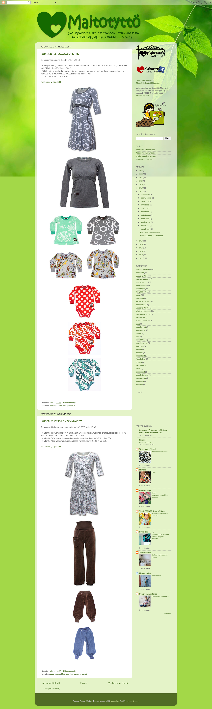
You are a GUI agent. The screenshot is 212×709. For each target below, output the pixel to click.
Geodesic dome (145, 442)
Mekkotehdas (145, 573)
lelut (137, 337)
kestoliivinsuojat (142, 375)
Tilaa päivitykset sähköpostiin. (148, 83)
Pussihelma (140, 359)
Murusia (142, 470)
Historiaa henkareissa (160, 451)
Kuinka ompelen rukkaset (146, 156)
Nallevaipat (140, 289)
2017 (141, 191)
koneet (138, 333)
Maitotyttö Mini (56, 405)
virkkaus (139, 385)
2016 (141, 241)
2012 (141, 255)
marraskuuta (146, 198)
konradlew (115, 701)
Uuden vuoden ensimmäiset (61, 421)
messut (139, 349)
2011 (141, 258)
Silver (154, 472)
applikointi (140, 273)
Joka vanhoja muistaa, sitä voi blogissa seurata (160, 536)
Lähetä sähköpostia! (144, 81)
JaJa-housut (55, 674)
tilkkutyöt (139, 346)
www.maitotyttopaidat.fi (51, 82)
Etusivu (84, 683)
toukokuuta (145, 215)
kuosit (138, 295)
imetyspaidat (141, 292)
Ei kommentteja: (70, 402)
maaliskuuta (146, 222)
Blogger (135, 701)
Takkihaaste (156, 575)
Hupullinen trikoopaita (160, 596)
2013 (141, 251)
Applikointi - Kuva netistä (145, 153)
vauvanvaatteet (142, 279)
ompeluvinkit (141, 327)
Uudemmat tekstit (50, 683)
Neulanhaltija (145, 490)
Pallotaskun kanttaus (144, 159)
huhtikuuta (145, 219)
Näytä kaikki (167, 613)
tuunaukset (140, 356)
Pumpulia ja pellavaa (148, 594)
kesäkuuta (145, 212)
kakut (138, 369)
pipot (138, 324)
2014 (141, 248)
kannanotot (140, 372)
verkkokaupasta (142, 95)
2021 (141, 177)
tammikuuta (146, 229)
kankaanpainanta (143, 314)
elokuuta (144, 208)
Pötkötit (139, 362)
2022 (141, 174)
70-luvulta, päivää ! (147, 449)
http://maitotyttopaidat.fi (51, 446)
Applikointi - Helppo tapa (145, 150)
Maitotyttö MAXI (142, 308)
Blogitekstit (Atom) (52, 688)
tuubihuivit (140, 381)
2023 (141, 171)
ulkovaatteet (141, 317)
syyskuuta (145, 205)
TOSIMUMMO (145, 553)
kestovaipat (140, 305)
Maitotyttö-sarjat (69, 405)
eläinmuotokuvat (142, 321)
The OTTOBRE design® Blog (152, 511)
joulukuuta (145, 194)
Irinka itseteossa (146, 532)
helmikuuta (145, 226)
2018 (141, 188)
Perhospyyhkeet (142, 301)
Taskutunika (141, 365)
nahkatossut (141, 378)
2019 (141, 184)
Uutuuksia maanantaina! (60, 53)
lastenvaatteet (141, 282)
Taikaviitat (140, 298)
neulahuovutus (142, 343)
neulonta (139, 353)
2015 (141, 244)
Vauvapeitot (140, 330)
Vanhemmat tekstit (118, 683)
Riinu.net (143, 440)
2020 (141, 181)
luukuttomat (140, 340)
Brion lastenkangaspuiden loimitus (160, 495)
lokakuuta (145, 201)
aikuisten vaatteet (143, 311)
